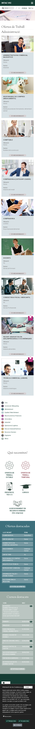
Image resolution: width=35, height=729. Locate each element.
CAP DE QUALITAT (8, 539)
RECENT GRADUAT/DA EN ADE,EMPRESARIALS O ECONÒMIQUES (17, 338)
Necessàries (8, 716)
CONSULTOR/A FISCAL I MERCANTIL (16, 297)
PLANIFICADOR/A (8, 535)
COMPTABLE (8, 140)
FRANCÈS (6, 621)
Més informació (18, 72)
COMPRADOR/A (9, 219)
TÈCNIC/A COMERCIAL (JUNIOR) (15, 378)
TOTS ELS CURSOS (18, 669)
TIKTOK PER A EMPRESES (10, 658)
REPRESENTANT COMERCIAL (11, 568)
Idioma (21, 687)
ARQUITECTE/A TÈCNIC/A (10, 564)
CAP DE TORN (7, 554)
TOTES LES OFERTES (18, 586)
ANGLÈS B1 (6, 625)
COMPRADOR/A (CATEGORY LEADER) (17, 179)
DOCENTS (7, 258)
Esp (32, 8)
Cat (29, 8)
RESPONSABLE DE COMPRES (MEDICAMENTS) (14, 97)
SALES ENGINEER (8, 549)
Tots (6, 403)
